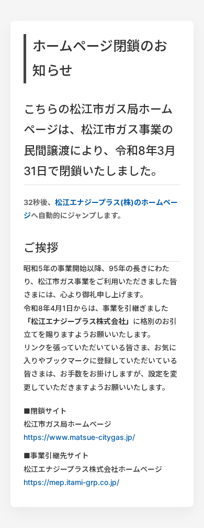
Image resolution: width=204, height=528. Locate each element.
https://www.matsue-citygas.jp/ (79, 437)
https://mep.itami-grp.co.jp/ (71, 482)
